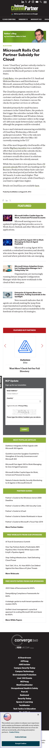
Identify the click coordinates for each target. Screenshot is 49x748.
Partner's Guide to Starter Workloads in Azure (23, 516)
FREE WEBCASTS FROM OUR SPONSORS (24, 535)
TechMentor (24, 705)
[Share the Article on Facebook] (2, 200)
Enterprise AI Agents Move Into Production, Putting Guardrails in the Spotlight (30, 295)
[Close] (38, 714)
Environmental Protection (24, 675)
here (37, 186)
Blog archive (8, 27)
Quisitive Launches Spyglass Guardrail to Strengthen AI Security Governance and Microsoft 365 (22, 456)
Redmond (24, 695)
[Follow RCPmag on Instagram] (33, 2)
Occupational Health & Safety (24, 688)
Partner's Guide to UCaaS (15, 511)
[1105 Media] (24, 648)
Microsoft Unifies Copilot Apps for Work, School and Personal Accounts (30, 217)
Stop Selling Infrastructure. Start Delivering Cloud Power (22, 559)
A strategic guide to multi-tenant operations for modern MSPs (24, 603)
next (42, 346)
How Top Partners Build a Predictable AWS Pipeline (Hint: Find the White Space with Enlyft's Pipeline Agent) (22, 549)
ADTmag (24, 661)
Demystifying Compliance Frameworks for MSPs (22, 595)
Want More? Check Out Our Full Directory (24, 370)
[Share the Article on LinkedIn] (6, 200)
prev (5, 346)
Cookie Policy (14, 732)
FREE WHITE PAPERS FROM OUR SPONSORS (24, 581)
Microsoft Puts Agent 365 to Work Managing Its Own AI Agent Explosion (29, 242)
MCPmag (24, 682)
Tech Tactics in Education (24, 709)
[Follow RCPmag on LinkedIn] (23, 2)
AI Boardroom (24, 658)
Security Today (24, 699)
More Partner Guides (14, 527)
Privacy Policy (23, 406)
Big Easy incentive (18, 148)
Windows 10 (23, 19)
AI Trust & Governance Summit (17, 542)
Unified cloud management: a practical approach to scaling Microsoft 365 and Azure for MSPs (23, 612)
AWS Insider (24, 665)
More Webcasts (12, 574)
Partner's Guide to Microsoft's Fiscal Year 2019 (24, 522)
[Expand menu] (45, 2)
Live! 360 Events (24, 678)
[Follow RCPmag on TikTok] (29, 2)
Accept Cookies (20, 743)
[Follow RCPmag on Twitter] (26, 2)
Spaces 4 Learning (24, 702)
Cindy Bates (8, 79)
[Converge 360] (24, 641)
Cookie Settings (20, 737)
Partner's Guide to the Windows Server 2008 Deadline (23, 499)
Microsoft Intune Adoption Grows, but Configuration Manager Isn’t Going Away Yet (29, 268)
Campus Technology (24, 671)
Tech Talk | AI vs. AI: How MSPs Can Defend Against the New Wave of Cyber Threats (22, 567)
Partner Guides (24, 491)
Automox (25, 360)
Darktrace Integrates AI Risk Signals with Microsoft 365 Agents (21, 447)
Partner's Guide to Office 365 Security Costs (23, 506)
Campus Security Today (24, 668)
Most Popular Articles (24, 440)
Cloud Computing (9, 19)
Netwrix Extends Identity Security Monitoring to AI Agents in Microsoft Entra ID (23, 481)
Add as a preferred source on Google (26, 14)
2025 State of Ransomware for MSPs (20, 588)
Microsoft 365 (36, 19)
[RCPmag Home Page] (24, 6)
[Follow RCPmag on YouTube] (37, 2)
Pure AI (24, 692)
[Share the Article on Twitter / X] (10, 200)
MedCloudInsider (24, 685)
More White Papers (13, 620)
